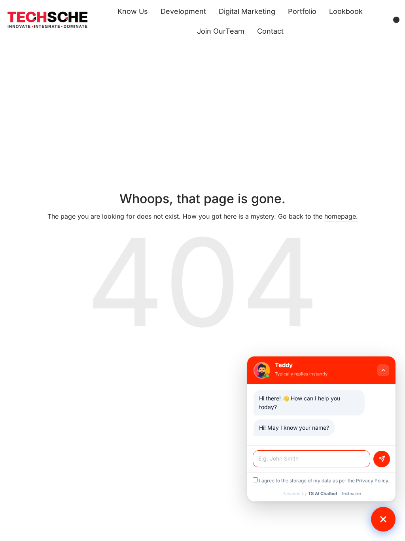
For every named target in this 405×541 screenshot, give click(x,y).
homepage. (341, 216)
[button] (383, 519)
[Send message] (381, 459)
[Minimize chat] (383, 370)
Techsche (351, 493)
